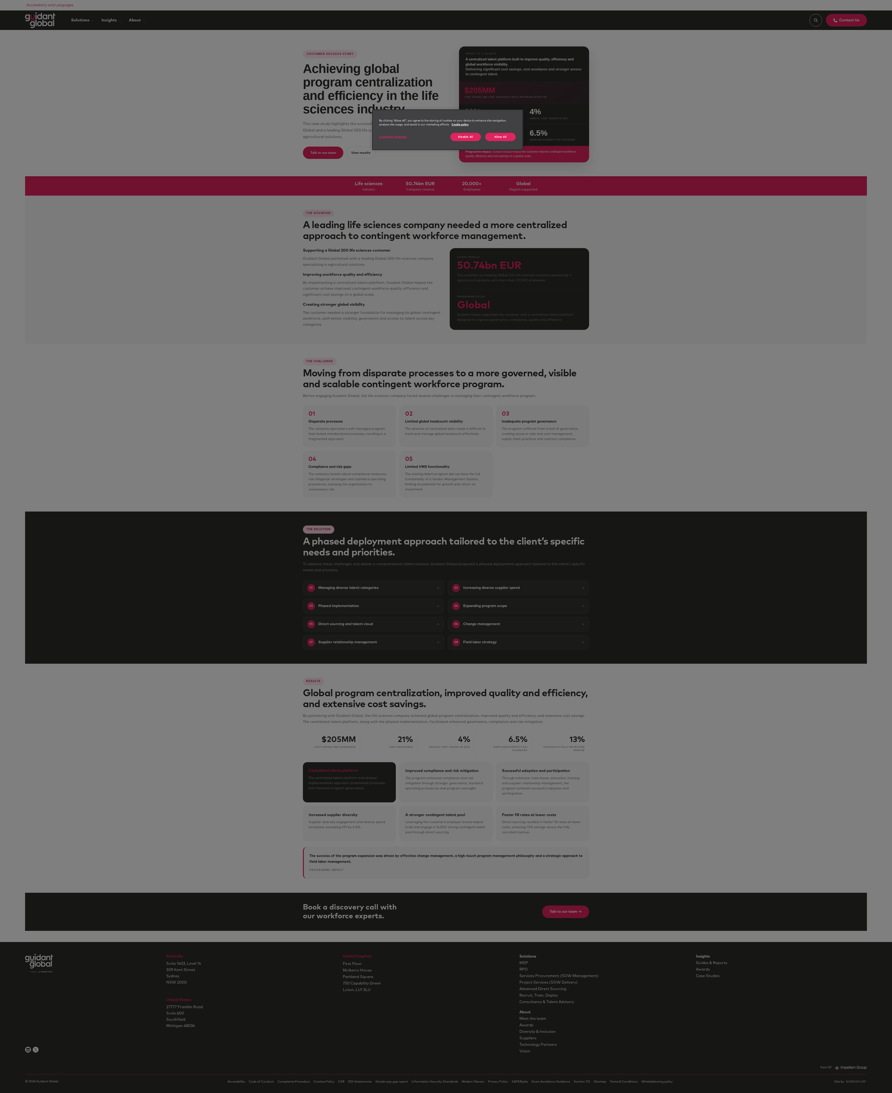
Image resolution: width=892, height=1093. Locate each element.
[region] (447, 129)
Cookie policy (460, 124)
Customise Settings (393, 137)
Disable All (465, 137)
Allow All (500, 137)
